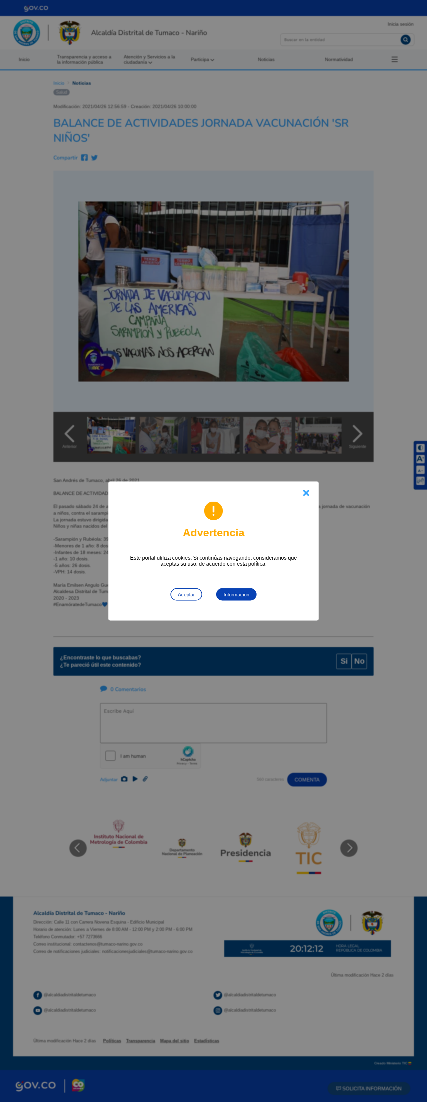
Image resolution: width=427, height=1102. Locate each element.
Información (236, 594)
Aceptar (186, 594)
